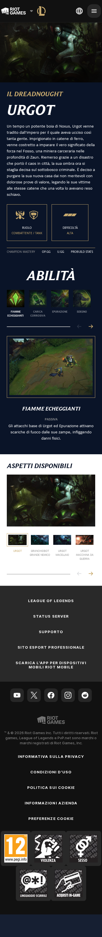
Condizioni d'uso (51, 772)
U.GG (60, 252)
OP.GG (46, 252)
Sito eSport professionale (51, 647)
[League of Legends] (41, 11)
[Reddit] (85, 695)
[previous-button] (79, 327)
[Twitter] (34, 695)
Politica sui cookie (51, 787)
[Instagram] (68, 695)
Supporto (51, 631)
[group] (49, 304)
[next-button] (90, 327)
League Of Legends (51, 600)
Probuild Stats (82, 252)
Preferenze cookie (51, 818)
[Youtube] (17, 695)
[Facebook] (51, 695)
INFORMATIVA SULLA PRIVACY (51, 756)
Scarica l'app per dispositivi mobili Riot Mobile (51, 664)
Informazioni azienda (51, 803)
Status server (51, 616)
